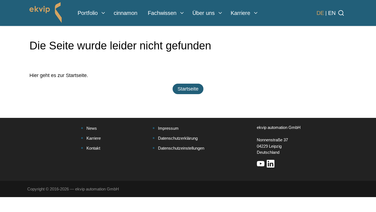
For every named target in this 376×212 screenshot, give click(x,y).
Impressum (168, 128)
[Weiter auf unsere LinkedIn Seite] (270, 164)
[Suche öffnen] (341, 12)
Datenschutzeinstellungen (181, 148)
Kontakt (93, 148)
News (91, 128)
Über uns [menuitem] (203, 13)
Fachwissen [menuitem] (162, 13)
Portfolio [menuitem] (88, 13)
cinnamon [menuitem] (125, 13)
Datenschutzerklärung (178, 138)
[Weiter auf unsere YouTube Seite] (261, 164)
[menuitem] (103, 13)
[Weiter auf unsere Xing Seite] (280, 164)
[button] (188, 89)
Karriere (93, 138)
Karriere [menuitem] (240, 13)
